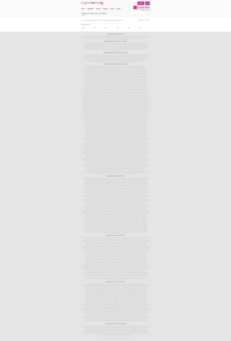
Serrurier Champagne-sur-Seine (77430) (91, 82)
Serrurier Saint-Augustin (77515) (142, 146)
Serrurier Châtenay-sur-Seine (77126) (87, 85)
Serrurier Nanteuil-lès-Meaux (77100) (102, 136)
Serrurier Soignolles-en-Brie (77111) (109, 159)
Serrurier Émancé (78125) (119, 192)
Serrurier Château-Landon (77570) (133, 83)
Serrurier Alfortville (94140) (87, 327)
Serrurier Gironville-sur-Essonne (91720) (141, 253)
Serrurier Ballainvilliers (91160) (125, 240)
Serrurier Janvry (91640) (104, 256)
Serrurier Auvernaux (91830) (96, 240)
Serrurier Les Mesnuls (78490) (132, 207)
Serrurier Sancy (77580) (131, 156)
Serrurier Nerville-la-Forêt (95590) (112, 310)
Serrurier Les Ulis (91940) (108, 259)
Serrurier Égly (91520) (97, 252)
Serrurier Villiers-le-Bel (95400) (144, 320)
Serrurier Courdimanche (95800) (141, 294)
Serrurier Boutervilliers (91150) (130, 243)
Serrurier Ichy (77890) (109, 108)
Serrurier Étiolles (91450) (134, 252)
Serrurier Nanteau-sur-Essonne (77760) (143, 134)
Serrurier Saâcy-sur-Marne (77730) (113, 146)
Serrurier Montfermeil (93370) (100, 59)
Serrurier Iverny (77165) (138, 108)
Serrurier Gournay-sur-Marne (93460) (141, 56)
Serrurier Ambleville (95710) (86, 285)
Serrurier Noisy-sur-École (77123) (107, 137)
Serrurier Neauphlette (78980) (99, 217)
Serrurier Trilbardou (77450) (117, 162)
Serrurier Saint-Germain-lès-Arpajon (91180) (141, 269)
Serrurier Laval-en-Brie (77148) (113, 115)
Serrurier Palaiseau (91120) (93, 266)
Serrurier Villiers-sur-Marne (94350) (118, 334)
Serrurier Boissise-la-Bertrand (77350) (140, 73)
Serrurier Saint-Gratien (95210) (140, 314)
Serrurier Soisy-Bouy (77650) (118, 159)
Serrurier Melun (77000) (95, 66)
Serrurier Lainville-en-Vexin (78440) (103, 204)
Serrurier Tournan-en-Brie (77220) (90, 162)
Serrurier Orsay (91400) (146, 237)
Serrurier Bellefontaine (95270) (88, 288)
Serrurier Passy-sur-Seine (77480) (95, 140)
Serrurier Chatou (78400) (115, 188)
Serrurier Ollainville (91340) (117, 265)
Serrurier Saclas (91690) (138, 268)
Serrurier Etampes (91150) (110, 237)
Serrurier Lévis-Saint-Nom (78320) (90, 208)
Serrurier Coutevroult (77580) (132, 92)
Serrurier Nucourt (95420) (105, 311)
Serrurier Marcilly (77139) (122, 124)
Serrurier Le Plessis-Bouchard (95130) (106, 304)
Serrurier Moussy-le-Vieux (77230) (108, 134)
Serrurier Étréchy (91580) (141, 252)
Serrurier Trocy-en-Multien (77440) (134, 162)
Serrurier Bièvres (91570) (145, 240)
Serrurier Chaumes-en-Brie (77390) (144, 85)
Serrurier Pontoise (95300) (95, 313)
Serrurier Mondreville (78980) (106, 214)
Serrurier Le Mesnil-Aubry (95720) (86, 304)
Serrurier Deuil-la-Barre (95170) (90, 295)
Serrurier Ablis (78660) (138, 178)
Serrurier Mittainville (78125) (89, 214)
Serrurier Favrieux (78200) (144, 192)
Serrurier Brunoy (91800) (86, 246)
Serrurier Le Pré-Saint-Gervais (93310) (116, 57)
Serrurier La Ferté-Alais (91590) (123, 256)
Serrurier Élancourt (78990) (111, 192)
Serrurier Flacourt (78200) (99, 194)
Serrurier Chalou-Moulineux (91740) (144, 246)
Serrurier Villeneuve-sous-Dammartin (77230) (104, 169)
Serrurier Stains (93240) (143, 60)
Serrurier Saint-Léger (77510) (113, 150)
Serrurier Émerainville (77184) (95, 98)
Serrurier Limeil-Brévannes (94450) (142, 330)
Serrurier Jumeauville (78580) (126, 201)
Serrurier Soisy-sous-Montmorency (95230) (104, 317)
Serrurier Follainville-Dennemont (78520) (138, 194)
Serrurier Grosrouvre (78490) (116, 198)
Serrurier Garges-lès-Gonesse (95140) (132, 298)
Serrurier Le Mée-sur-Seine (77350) (134, 115)
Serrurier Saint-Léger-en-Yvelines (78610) (141, 224)
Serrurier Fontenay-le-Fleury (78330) (87, 195)
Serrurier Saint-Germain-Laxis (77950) (98, 149)
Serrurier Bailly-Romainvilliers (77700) (91, 70)
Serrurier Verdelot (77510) (134, 165)
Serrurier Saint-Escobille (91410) (129, 269)
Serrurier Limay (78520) (99, 208)
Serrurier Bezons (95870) (144, 288)
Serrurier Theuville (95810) (139, 317)
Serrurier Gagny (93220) (132, 56)
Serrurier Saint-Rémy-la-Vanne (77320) (131, 153)
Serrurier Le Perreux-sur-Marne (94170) (120, 330)
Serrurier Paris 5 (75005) (115, 36)
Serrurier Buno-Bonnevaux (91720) (105, 246)
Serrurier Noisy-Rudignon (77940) (97, 137)
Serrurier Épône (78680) (127, 192)
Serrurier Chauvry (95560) (114, 292)
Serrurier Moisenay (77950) (142, 127)
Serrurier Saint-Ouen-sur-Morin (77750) (98, 153)
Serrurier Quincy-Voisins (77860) (128, 143)
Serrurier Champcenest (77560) (101, 82)
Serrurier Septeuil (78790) (136, 227)
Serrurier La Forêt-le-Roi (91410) (132, 256)
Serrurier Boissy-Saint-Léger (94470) (104, 327)
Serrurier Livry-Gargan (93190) (91, 59)
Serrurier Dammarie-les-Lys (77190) (96, 95)
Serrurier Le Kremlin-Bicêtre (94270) (110, 330)
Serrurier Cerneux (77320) (104, 79)
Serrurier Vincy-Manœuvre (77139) (111, 172)
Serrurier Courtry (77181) (115, 92)
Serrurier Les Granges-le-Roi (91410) (90, 259)
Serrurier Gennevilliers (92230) (131, 46)
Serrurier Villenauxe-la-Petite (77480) (118, 168)
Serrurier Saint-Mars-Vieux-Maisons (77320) (89, 152)
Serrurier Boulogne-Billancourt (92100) (134, 43)
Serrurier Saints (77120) (90, 156)
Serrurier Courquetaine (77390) (90, 92)
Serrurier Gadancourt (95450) (123, 298)
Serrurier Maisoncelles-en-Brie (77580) (90, 124)
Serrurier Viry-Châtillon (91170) (141, 278)
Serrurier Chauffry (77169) (135, 85)
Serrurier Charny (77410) (107, 83)
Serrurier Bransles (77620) (115, 76)
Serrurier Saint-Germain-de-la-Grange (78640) (140, 223)
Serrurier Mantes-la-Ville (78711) (117, 210)
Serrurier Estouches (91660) (126, 252)
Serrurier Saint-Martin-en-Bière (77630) (125, 152)
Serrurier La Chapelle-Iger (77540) (121, 111)
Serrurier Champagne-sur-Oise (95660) (126, 291)
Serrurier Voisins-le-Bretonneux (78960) (121, 233)
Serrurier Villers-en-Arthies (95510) (124, 320)
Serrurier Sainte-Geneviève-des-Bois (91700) (131, 272)
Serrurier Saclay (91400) (146, 268)
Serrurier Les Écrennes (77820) (99, 118)
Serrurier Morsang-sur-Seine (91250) (89, 265)
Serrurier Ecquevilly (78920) (103, 192)
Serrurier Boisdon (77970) (121, 73)
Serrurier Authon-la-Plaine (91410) (86, 240)
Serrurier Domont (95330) (98, 295)
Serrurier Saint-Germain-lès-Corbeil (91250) (92, 271)
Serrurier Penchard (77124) (111, 140)
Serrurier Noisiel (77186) (88, 137)
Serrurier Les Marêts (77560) (108, 118)
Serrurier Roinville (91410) (122, 268)
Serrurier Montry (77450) (99, 133)
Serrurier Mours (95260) (95, 310)
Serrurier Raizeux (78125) (143, 220)
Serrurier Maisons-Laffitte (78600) (98, 178)
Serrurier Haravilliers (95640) (89, 301)
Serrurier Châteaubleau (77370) (143, 83)
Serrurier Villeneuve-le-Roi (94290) (144, 333)
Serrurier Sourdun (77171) (144, 159)
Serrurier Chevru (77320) (131, 86)
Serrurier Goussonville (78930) (90, 198)
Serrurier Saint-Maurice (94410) (86, 333)
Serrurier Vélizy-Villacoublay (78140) (116, 230)
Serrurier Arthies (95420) (135, 285)
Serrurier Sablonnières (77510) (123, 146)
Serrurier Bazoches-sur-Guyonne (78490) (98, 182)
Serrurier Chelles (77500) (90, 86)
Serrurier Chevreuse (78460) (143, 188)
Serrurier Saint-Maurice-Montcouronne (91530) (127, 271)
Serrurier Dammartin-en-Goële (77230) (107, 95)
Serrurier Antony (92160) (143, 43)
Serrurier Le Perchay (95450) (96, 304)
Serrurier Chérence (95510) (135, 292)
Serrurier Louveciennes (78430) (141, 208)
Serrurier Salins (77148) (97, 156)
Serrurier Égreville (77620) (87, 98)
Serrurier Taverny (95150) (122, 317)
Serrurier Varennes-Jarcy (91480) (103, 275)
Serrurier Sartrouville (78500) (110, 227)
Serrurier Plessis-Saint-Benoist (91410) (122, 266)
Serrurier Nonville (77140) (116, 137)
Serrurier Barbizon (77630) (126, 70)
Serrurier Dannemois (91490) (130, 250)
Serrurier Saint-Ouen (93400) (128, 60)
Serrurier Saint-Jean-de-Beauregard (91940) (114, 271)
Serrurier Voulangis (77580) (137, 172)
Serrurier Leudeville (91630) (117, 259)
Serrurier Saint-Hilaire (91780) (103, 271)
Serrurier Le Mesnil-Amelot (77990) (144, 115)
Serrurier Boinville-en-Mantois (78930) (141, 182)
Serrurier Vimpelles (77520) (94, 172)
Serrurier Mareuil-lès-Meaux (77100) (131, 124)
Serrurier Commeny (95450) (89, 294)
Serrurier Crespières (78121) (102, 191)
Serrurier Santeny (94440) (94, 333)
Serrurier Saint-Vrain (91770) (112, 272)
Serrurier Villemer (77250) (108, 168)
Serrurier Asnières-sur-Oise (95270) (144, 285)
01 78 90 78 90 (143, 7)
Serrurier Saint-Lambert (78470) (131, 224)
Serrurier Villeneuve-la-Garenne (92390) (115, 50)
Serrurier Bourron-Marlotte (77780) (98, 76)
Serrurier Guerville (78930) (132, 198)
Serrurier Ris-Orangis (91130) (113, 268)
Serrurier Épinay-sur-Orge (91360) (116, 252)
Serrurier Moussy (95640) (103, 310)
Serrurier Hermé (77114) (93, 108)
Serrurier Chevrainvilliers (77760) (122, 86)
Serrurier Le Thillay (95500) (137, 304)
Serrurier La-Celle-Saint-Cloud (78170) (87, 178)
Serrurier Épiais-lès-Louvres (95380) (131, 295)
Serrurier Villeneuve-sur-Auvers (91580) (110, 278)
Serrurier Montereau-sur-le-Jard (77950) (132, 130)
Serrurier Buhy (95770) (107, 291)
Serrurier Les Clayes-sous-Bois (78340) (100, 207)
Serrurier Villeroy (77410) (142, 169)
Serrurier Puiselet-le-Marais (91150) (144, 266)
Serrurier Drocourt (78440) (95, 192)
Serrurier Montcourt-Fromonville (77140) (90, 130)
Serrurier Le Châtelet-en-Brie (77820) (123, 115)
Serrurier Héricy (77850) (85, 108)
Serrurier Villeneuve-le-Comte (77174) (128, 168)
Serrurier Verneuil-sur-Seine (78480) (126, 230)
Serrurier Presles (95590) (103, 313)
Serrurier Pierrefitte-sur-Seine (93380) (90, 60)
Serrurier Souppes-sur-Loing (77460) (135, 159)
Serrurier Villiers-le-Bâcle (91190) (121, 278)
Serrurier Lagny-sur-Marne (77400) (96, 115)
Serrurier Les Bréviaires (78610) (90, 207)
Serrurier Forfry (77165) (86, 102)
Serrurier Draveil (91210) (145, 250)
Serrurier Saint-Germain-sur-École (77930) (122, 149)
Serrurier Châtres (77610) (115, 85)
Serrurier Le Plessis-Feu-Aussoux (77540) (106, 117)
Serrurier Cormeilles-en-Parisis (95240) (108, 294)
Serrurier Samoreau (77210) (123, 156)
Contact (118, 8)
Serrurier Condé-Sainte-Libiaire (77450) (118, 89)
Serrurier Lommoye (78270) (116, 208)
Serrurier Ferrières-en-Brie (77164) (134, 99)
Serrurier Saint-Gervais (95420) (131, 314)
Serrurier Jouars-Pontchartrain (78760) (96, 201)
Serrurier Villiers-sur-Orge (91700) (131, 278)
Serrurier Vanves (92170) (131, 49)
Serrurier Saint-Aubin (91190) (89, 269)
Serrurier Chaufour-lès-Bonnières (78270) (125, 188)
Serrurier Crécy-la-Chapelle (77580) (141, 92)
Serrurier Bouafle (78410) (99, 185)
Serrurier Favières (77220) (98, 99)
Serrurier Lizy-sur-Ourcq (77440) (90, 121)
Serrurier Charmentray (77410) (99, 83)
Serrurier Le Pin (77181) (85, 117)
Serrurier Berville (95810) (116, 288)
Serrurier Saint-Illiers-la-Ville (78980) (110, 224)
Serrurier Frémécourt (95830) (98, 298)
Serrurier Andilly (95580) (102, 285)
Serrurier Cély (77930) (97, 79)
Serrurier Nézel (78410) (107, 217)
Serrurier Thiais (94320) (111, 333)
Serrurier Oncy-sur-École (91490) (125, 265)
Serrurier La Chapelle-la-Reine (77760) (132, 111)
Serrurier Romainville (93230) (100, 60)
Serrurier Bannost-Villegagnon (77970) (109, 70)
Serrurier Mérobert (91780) (114, 262)
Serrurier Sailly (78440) (99, 223)
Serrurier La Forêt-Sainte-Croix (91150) (143, 256)
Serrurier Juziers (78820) (134, 201)
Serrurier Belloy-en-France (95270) (97, 288)
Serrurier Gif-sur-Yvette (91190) (131, 253)
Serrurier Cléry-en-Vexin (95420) (144, 292)
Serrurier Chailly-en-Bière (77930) (131, 79)
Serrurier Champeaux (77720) (120, 82)
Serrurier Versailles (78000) (144, 230)
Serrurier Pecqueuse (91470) (112, 266)
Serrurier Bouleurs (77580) (89, 76)
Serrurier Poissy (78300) (88, 220)
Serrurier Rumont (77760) (96, 146)
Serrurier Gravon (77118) (107, 105)
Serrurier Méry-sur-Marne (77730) (107, 127)
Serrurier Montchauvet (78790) (133, 214)
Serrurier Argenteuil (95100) (111, 285)
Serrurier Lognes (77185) (99, 121)
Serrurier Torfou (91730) (86, 275)
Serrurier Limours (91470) (135, 259)
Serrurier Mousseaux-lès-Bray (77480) (87, 134)
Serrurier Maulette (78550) (112, 211)
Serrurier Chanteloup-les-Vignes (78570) (89, 188)
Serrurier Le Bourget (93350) (106, 57)
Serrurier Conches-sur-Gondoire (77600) (106, 89)
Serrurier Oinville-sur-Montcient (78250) (125, 217)
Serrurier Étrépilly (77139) (126, 98)
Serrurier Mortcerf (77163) (124, 133)
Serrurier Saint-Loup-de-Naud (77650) (123, 150)
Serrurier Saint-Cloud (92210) (105, 43)
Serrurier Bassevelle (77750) (142, 70)
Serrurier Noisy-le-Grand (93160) (130, 59)
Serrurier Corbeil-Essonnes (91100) (117, 249)
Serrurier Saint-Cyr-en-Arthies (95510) (121, 314)
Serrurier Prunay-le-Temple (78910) (134, 220)
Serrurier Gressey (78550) (108, 198)
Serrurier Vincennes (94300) (127, 334)
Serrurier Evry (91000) (118, 237)
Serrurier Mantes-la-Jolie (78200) (107, 210)
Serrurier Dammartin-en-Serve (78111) (123, 191)
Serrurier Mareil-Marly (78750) (144, 210)
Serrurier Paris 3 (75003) (100, 36)
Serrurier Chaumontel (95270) (98, 292)
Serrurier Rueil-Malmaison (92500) (123, 43)
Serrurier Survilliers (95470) (114, 317)
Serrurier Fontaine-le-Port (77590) (107, 101)
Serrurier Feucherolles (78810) (91, 194)
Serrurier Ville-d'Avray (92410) (140, 49)
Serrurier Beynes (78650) (125, 182)
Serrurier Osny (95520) (120, 311)
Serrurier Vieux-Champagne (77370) (114, 166)
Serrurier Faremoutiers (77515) (89, 99)
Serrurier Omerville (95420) (113, 311)
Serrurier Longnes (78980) (124, 208)
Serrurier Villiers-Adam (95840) (134, 320)
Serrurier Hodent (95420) (122, 301)
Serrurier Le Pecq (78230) (142, 204)
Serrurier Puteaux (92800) (109, 49)
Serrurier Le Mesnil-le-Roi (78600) (122, 204)
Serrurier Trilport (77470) (125, 162)
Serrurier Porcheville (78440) (105, 220)
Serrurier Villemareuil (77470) (100, 168)
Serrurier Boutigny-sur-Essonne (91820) (140, 243)
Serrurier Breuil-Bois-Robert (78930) (125, 185)
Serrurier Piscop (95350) (87, 313)
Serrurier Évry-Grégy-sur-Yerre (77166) (143, 98)
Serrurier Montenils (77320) (110, 130)
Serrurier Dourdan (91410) (138, 250)
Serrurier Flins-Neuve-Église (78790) (118, 194)
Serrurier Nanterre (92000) (91, 49)
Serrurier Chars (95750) (143, 291)
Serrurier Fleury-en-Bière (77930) (86, 101)
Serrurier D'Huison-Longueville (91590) (119, 250)
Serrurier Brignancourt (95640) (89, 291)
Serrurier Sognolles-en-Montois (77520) (97, 159)
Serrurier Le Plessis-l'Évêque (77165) (118, 117)
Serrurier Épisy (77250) (103, 98)
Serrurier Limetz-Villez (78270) (107, 208)
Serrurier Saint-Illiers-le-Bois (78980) (121, 224)
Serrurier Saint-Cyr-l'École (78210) (119, 223)
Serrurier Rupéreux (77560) (104, 146)
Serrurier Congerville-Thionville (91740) (106, 249)
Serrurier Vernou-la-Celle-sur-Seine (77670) (92, 166)
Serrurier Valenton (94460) (119, 333)
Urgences (105, 8)
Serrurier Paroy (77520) (87, 140)
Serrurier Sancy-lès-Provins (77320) (140, 156)
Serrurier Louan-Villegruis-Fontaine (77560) (139, 121)
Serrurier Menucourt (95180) (126, 307)
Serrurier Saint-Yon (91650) (120, 272)
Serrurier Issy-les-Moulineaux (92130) (142, 46)
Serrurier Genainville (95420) (143, 298)
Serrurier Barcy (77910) (134, 70)
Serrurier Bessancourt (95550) (125, 288)
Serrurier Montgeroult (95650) (95, 308)
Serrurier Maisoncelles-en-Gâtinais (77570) (103, 124)
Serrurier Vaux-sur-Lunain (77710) (107, 165)
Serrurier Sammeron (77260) (105, 156)
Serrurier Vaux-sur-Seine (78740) (105, 230)
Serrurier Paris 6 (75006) (123, 36)
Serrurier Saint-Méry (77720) (135, 152)
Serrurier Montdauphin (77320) (101, 130)
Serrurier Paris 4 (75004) (108, 36)
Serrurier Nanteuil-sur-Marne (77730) (112, 136)
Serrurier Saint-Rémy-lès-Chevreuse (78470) (90, 227)
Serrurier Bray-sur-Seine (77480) (124, 76)
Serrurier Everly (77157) (133, 98)
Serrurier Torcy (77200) (103, 66)
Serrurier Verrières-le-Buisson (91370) (143, 275)
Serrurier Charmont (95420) (136, 291)
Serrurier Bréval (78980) (133, 185)
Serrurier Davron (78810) (87, 192)
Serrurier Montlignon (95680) (116, 308)
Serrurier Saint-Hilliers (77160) (145, 149)
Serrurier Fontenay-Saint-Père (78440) (109, 195)
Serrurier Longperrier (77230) (108, 121)
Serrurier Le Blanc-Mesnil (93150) (96, 57)
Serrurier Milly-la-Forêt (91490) (131, 262)
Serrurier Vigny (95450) (97, 320)
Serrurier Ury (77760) (143, 162)
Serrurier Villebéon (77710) (141, 166)
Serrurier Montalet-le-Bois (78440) (124, 214)
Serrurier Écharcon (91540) (90, 252)
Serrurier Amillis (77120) (143, 66)
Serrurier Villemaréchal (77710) (90, 168)
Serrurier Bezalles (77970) (90, 73)
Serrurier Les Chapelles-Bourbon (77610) (88, 118)
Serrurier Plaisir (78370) (107, 178)
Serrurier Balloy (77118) (100, 70)
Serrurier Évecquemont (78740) (135, 192)
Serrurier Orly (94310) (103, 237)
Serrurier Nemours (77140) (131, 136)
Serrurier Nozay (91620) (109, 265)
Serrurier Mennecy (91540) (98, 262)
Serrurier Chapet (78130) (99, 188)
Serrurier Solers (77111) (126, 159)
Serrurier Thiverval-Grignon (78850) (118, 229)
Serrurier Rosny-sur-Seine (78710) (90, 223)
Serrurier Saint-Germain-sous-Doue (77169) (110, 149)
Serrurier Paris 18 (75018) (107, 39)
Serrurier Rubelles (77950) (88, 146)
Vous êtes (98, 8)
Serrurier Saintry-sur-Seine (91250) (142, 272)
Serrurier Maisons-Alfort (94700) (94, 237)
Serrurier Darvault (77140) (136, 95)
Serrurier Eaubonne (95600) (107, 295)
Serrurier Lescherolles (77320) (129, 118)
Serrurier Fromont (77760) (127, 102)
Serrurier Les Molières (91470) (100, 259)
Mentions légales (118, 338)
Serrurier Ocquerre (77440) (142, 137)
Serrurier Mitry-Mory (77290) (134, 127)
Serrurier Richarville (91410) (105, 268)
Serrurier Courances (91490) (135, 249)
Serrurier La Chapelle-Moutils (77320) (143, 111)
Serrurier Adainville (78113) (89, 179)
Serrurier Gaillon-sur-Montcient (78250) (136, 195)
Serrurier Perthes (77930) (119, 140)
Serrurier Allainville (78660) (106, 179)
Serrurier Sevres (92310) (124, 49)
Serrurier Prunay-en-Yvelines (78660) (123, 220)
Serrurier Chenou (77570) (106, 86)
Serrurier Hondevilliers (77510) (101, 108)
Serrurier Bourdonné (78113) (115, 185)
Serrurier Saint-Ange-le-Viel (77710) (132, 146)
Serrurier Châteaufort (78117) (107, 188)
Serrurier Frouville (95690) (114, 298)
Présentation (90, 8)
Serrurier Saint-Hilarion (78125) (100, 224)
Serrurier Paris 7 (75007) (130, 36)
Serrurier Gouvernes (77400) (87, 105)
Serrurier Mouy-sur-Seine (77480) (118, 134)
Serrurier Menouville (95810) (117, 307)
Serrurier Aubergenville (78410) (141, 179)
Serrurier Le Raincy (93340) (125, 57)
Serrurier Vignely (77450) (122, 166)
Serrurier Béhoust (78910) (108, 182)
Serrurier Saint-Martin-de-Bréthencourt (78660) (92, 226)
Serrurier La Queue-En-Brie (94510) (99, 330)
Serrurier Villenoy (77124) (125, 169)
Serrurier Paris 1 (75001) (85, 36)
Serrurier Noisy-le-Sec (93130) (140, 59)
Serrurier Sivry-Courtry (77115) (87, 159)
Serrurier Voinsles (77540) (120, 172)
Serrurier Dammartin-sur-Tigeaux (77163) (118, 95)
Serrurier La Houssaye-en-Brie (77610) (112, 114)
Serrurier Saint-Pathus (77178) (109, 153)
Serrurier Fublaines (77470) (135, 102)
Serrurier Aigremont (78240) (97, 179)
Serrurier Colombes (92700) (103, 46)
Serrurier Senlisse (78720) (128, 227)
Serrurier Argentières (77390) (129, 67)
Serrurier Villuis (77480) (86, 172)
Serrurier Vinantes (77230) (102, 172)
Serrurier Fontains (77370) (125, 101)
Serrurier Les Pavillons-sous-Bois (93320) (143, 57)
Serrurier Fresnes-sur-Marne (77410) (110, 102)
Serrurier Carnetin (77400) (89, 79)
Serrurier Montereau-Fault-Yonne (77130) (120, 130)
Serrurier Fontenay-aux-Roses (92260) (121, 46)
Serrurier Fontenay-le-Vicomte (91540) (100, 253)
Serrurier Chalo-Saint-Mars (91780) (133, 246)
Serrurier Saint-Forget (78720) (129, 223)
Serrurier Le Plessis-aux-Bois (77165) (94, 117)
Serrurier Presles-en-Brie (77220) (87, 143)
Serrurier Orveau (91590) (85, 266)
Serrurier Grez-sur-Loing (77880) (134, 105)
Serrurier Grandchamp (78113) (99, 198)
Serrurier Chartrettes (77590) (115, 83)
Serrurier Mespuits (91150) (122, 262)
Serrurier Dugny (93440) (114, 56)
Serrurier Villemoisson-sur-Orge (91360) (99, 278)
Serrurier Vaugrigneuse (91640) (113, 275)
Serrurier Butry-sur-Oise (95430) (115, 291)
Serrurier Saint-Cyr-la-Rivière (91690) (107, 269)
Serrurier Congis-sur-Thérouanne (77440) (130, 89)
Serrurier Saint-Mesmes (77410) (144, 152)
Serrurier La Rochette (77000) (134, 114)
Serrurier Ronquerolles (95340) (143, 313)
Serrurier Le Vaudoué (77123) (138, 117)
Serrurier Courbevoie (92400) (112, 46)
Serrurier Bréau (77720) (132, 76)
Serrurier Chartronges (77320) (124, 83)
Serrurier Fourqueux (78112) (118, 195)
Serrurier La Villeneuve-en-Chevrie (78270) (91, 204)
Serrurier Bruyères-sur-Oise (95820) (99, 291)
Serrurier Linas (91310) (143, 259)
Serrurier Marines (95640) (88, 307)
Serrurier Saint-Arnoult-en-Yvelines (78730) (108, 223)
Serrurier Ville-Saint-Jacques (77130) (132, 166)
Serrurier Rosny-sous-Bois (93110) (110, 60)
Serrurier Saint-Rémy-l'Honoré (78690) (140, 226)
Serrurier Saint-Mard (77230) (142, 150)
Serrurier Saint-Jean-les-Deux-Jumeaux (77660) (91, 150)
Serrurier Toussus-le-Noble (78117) (143, 229)
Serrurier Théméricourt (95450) (131, 317)
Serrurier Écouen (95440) (114, 295)
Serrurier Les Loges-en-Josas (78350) (122, 207)
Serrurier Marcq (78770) (126, 210)
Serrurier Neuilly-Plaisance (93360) (110, 59)
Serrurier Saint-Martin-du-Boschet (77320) (114, 152)
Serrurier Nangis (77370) (134, 134)
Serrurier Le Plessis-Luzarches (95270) (127, 304)
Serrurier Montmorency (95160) (134, 308)
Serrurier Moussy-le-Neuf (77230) (98, 134)
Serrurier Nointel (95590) (87, 311)
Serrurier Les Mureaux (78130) (142, 207)
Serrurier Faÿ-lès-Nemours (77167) (107, 99)
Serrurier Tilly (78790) (134, 229)
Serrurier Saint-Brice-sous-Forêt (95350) (99, 314)
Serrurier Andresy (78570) (121, 179)
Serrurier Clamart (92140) (87, 46)
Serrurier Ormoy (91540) (134, 265)
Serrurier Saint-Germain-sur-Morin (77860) (134, 149)
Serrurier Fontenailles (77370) (134, 101)
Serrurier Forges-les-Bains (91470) (121, 253)
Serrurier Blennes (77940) (105, 73)
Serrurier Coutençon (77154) (123, 92)
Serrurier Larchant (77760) (105, 115)
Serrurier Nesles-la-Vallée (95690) (122, 310)
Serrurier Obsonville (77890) (134, 137)
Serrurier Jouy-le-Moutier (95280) (141, 301)
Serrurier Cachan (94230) (134, 327)
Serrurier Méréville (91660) (106, 262)
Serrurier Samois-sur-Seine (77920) (114, 156)
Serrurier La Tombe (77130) (142, 114)
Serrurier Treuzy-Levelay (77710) (108, 162)
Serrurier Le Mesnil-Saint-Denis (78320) (132, 204)
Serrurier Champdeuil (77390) (111, 82)
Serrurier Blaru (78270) (132, 182)
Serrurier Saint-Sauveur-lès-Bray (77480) (143, 153)
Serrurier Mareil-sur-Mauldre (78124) (87, 211)
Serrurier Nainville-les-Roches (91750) (100, 265)
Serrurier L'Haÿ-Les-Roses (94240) (89, 330)
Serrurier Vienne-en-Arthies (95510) (88, 320)
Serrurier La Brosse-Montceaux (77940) (88, 111)
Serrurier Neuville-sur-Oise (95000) (142, 310)
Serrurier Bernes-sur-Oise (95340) (107, 288)
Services (112, 8)
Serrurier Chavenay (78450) (135, 188)
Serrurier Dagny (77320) (87, 95)
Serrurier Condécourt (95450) (98, 294)
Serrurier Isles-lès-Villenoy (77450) (129, 108)
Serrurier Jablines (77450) (145, 108)
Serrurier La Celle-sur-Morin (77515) (100, 111)
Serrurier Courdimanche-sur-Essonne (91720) (89, 250)
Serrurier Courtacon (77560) (98, 92)
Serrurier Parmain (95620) (128, 311)
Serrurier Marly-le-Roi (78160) (97, 211)
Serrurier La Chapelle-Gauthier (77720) (110, 111)
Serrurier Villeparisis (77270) (134, 169)
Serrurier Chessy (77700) (113, 86)
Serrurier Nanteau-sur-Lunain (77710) (90, 136)
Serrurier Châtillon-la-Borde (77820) (106, 85)
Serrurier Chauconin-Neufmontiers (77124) (125, 85)
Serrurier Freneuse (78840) (127, 195)
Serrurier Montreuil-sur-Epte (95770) (144, 308)
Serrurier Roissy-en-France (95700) (133, 313)
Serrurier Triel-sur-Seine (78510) (95, 230)
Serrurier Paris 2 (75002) (93, 36)
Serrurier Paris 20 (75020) (123, 39)
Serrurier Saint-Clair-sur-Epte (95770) (110, 314)
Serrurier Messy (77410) (116, 127)
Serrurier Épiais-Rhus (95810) (141, 295)
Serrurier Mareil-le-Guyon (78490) (134, 210)
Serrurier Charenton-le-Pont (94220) (143, 327)
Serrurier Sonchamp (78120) (87, 229)
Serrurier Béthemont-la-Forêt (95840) (135, 288)
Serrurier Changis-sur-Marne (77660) (140, 82)
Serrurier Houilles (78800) (130, 178)
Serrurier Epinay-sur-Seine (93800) (123, 56)
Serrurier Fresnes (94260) (86, 237)
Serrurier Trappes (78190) (87, 230)
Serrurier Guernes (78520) (124, 198)
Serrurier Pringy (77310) (96, 143)
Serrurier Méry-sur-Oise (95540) (142, 307)
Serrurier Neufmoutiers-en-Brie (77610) (140, 136)
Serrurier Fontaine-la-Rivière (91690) (89, 253)
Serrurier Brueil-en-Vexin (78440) (142, 185)
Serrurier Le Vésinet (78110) (115, 178)
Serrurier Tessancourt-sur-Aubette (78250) (107, 229)
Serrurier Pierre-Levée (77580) (136, 140)
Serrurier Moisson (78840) (97, 214)
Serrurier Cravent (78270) (94, 191)
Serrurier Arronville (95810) (127, 285)
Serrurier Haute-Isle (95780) (98, 301)
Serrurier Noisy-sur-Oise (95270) (96, 311)
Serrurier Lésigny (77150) (145, 118)
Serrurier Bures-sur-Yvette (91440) (116, 246)
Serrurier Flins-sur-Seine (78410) (128, 194)
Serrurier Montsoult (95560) (88, 310)
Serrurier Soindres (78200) (144, 227)
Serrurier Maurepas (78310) (129, 211)
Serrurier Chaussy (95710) (106, 292)
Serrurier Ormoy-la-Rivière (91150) (143, 265)
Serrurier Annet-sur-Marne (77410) (109, 67)
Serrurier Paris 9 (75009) (145, 36)
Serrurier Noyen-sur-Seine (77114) (125, 137)
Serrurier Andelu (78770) (113, 179)
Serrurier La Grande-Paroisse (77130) (90, 114)
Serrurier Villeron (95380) (115, 320)
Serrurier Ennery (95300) (122, 295)
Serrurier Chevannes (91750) (87, 249)
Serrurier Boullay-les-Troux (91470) (98, 243)
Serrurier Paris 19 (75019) (115, 39)
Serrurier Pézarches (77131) (127, 140)
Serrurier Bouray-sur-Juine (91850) (109, 243)
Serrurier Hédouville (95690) (106, 301)
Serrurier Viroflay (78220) (122, 178)
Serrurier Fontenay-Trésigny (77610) (144, 101)
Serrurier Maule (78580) (105, 211)
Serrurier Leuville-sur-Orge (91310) (126, 259)
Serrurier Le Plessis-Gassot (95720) (117, 304)
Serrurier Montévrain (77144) (142, 130)
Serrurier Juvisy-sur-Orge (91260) (113, 256)
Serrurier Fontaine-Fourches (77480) (97, 101)
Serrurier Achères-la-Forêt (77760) (134, 66)
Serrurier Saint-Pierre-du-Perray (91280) (89, 272)
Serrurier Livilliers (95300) (146, 304)
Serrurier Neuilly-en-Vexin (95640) (132, 310)
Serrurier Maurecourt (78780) (121, 211)
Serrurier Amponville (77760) (92, 67)
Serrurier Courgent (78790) (86, 191)
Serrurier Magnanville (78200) (87, 210)
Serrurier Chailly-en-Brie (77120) (141, 79)
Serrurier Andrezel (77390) (100, 67)
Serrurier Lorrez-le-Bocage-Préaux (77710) (127, 121)
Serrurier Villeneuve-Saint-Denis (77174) (91, 169)
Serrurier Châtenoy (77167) (96, 85)
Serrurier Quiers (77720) (119, 143)
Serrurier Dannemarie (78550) (145, 191)
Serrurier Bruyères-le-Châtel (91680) (95, 246)
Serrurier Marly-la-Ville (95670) (97, 307)
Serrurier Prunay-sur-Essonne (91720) (133, 266)
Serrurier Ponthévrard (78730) (96, 220)
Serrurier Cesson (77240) (111, 79)
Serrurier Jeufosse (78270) (87, 201)
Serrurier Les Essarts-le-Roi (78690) (111, 207)
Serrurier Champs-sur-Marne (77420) (129, 82)
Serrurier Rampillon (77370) (137, 143)
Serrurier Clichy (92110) (95, 46)
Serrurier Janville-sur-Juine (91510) (96, 256)
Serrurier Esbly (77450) (110, 98)
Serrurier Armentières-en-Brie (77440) (138, 67)
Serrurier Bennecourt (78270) (117, 182)
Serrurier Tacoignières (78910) (96, 229)
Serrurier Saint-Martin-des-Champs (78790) (105, 226)
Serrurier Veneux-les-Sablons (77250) (125, 165)
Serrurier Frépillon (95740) (106, 298)
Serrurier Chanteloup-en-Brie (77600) (89, 83)
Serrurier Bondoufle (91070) (89, 243)
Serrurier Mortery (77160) (132, 133)
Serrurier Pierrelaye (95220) (143, 311)
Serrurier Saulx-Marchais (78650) (119, 227)
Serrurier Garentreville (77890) (144, 102)
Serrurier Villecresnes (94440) (127, 333)
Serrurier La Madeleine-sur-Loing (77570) (123, 114)
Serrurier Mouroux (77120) (140, 133)
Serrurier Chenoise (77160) (98, 86)
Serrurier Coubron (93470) (99, 56)
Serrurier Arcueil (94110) (95, 327)
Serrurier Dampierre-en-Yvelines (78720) (134, 191)
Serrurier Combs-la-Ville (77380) (88, 89)
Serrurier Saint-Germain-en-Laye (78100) (89, 224)
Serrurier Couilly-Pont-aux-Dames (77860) (142, 89)
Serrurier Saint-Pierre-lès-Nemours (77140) (120, 153)
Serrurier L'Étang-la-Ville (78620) (143, 201)
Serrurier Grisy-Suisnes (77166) (144, 105)
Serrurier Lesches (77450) (137, 118)
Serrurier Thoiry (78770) (127, 229)
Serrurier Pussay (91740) (85, 268)
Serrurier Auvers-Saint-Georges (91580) (106, 240)
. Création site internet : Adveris (126, 338)
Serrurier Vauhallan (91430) (122, 275)
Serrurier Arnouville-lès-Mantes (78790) (131, 179)
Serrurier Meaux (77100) (88, 66)
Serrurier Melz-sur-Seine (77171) (97, 127)
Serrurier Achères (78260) (145, 178)
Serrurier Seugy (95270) (94, 317)
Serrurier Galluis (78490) (146, 195)
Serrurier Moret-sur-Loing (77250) (108, 133)
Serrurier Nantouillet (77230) (122, 136)
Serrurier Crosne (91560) (110, 250)
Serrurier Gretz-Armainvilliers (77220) (124, 105)
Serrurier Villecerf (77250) (110, 66)
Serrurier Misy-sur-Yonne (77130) (125, 127)
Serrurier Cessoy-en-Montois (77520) (121, 79)
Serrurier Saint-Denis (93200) (119, 60)
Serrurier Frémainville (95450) (89, 298)
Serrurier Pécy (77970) (104, 140)
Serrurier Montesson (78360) (142, 214)
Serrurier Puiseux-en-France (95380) (112, 313)
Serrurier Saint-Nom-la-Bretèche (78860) (129, 226)
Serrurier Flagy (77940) (143, 99)
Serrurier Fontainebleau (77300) (117, 101)
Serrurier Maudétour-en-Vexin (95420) (107, 307)
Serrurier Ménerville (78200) (145, 211)
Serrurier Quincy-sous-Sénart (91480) (95, 268)
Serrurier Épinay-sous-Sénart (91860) (106, 252)
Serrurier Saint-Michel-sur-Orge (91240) (139, 271)
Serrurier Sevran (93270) (135, 60)
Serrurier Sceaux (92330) (117, 49)
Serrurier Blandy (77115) (97, 73)
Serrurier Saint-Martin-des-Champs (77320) (101, 152)
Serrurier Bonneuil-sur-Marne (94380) (115, 327)
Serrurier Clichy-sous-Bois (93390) (90, 56)
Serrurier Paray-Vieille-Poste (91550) (103, 266)
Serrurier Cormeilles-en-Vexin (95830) (119, 294)
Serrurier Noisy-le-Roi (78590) (115, 217)
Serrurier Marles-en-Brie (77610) (141, 124)
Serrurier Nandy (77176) (126, 134)
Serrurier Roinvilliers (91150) (130, 268)
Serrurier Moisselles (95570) (86, 308)
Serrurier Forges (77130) (94, 102)
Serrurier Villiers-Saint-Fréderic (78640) (110, 233)
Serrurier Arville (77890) (125, 66)
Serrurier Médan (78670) (137, 211)
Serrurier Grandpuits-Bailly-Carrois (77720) (97, 105)
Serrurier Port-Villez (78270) (114, 220)
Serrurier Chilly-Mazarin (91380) (95, 249)
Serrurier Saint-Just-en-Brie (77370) (104, 150)
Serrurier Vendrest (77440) (116, 165)
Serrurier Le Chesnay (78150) (112, 204)
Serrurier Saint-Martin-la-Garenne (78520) (117, 226)
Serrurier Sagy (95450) (90, 314)
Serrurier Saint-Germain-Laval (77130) (87, 149)
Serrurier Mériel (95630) (133, 307)
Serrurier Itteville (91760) (86, 256)
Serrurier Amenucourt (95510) (95, 285)
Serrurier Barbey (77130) (118, 70)
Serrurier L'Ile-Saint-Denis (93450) (86, 57)
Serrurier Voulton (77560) (145, 172)
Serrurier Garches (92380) (97, 43)
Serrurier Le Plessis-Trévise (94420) (132, 330)
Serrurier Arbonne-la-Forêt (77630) (119, 67)
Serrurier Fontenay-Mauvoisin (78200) (97, 195)
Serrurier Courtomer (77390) (107, 92)
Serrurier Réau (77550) (145, 143)
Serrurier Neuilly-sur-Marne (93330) (121, 59)
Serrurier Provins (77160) (104, 143)
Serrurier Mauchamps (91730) (90, 262)
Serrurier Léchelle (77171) (145, 117)
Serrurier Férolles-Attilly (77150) (124, 99)
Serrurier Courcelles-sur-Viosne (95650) (130, 294)
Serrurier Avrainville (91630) (116, 240)
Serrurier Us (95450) (146, 317)
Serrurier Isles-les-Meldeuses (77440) (118, 108)
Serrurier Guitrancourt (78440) (141, 198)
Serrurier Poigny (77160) (144, 140)
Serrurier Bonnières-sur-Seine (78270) (90, 185)
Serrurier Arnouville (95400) (119, 285)
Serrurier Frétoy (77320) (119, 102)
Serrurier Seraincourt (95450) (86, 317)
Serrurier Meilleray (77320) (88, 127)
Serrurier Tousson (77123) (99, 162)
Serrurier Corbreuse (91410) (127, 249)
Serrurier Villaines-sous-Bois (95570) (106, 320)
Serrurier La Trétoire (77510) (86, 115)
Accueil (83, 8)
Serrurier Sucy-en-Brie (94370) (103, 333)
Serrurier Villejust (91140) (89, 278)
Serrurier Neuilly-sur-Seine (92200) (100, 49)
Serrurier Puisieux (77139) (112, 143)
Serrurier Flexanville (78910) (108, 194)
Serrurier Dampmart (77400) (128, 95)
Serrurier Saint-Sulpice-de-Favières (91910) (102, 272)
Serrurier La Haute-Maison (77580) (101, 114)
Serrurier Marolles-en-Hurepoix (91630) (136, 237)
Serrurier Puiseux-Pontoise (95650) (123, 313)
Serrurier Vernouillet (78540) (136, 230)
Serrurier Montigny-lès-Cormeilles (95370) (106, 308)
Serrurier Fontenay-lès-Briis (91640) (111, 253)
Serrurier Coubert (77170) (118, 66)
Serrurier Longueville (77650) (116, 121)
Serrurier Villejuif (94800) (135, 333)
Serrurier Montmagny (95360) (125, 308)
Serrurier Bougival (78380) (107, 185)
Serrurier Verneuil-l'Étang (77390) (143, 165)
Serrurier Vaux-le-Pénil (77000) (97, 165)
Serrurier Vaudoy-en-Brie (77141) (87, 165)
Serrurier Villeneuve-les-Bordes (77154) (139, 168)
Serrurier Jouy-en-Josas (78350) (107, 201)
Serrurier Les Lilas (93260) (133, 57)
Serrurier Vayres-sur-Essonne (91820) (132, 275)
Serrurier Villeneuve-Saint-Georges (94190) (106, 334)
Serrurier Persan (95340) (135, 311)
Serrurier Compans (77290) (97, 89)
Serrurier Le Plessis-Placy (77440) (128, 117)
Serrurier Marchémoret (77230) (113, 124)
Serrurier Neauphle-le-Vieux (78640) (89, 217)
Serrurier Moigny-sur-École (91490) (141, 262)
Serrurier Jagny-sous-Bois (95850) (131, 301)
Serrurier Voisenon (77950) (128, 172)
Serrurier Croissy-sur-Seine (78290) (112, 191)
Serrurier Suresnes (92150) (114, 43)
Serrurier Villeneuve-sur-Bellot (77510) (116, 169)
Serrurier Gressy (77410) (114, 105)
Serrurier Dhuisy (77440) (144, 95)
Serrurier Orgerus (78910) (143, 217)
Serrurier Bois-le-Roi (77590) (114, 73)
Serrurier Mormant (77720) (117, 133)
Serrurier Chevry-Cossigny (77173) (140, 86)
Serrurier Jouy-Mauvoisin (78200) (117, 201)
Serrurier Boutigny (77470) (107, 76)
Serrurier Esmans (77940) (118, 98)
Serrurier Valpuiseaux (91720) (94, 275)
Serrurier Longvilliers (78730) (132, 208)
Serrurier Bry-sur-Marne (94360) (125, 327)
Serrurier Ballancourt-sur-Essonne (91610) (136, 240)
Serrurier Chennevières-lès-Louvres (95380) (125, 292)
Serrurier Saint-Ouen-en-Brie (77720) (88, 153)
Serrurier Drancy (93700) (107, 56)
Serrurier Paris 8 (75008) (138, 36)
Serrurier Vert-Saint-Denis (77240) (103, 166)
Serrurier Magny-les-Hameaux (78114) (97, 210)
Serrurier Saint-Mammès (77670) (133, 150)
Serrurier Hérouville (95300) (115, 301)
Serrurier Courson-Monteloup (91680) (101, 250)
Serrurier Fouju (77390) (101, 102)
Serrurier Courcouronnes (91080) (144, 249)
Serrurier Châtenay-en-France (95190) (88, 292)
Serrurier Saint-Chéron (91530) (97, 269)
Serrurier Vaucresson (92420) (89, 43)
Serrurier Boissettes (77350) (130, 73)
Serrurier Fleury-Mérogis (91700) (125, 237)
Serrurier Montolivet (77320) (91, 133)
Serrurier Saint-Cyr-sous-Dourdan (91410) (118, 269)
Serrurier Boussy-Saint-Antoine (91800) (119, 243)
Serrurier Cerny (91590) (124, 246)
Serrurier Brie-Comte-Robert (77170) (141, 76)
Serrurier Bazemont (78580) (88, 182)
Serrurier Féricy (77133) (116, 99)
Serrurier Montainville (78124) (115, 214)
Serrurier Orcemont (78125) (135, 217)
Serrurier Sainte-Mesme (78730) (101, 227)
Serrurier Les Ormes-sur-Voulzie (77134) (118, 118)
